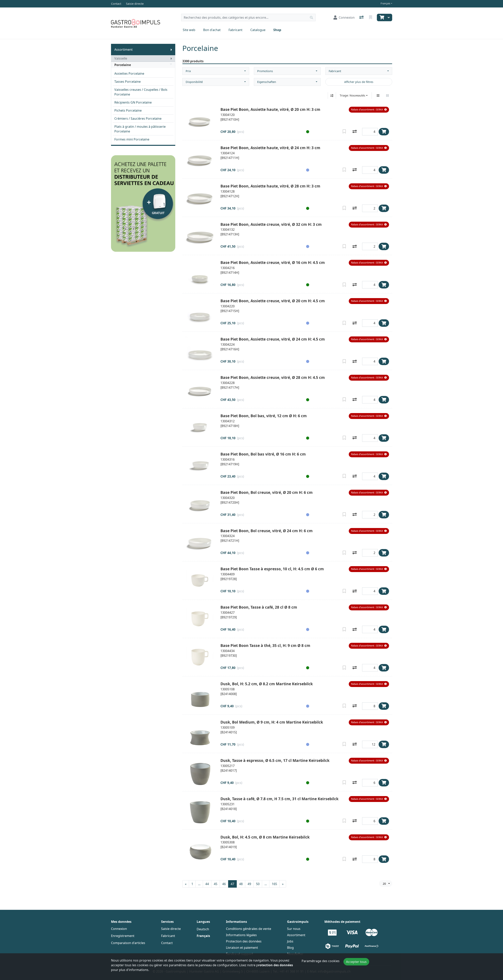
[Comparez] (354, 131)
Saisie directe (171, 929)
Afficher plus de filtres (358, 82)
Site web (189, 30)
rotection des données (275, 965)
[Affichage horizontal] (387, 95)
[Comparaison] (362, 17)
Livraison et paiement (242, 947)
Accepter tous (356, 962)
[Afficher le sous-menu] (171, 49)
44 (207, 884)
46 (224, 884)
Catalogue (257, 30)
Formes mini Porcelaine (131, 139)
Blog (290, 947)
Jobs (290, 941)
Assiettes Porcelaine (129, 73)
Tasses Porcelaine (127, 81)
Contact (167, 943)
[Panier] (381, 17)
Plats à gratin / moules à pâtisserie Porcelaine (140, 128)
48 (241, 884)
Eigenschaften (266, 82)
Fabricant (235, 30)
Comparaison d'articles (128, 943)
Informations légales (241, 935)
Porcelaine (122, 65)
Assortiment (123, 49)
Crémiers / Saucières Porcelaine (138, 118)
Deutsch (203, 929)
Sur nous (293, 929)
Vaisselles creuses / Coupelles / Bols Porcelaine (140, 91)
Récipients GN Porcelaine (133, 102)
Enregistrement (122, 936)
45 (215, 884)
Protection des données (244, 941)
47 (232, 884)
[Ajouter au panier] (384, 131)
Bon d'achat (212, 30)
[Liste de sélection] (371, 17)
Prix (188, 71)
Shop (277, 30)
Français (385, 3)
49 (249, 884)
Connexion (119, 929)
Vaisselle (120, 58)
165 (274, 884)
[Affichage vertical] (378, 95)
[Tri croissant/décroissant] (332, 95)
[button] (369, 110)
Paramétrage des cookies (321, 961)
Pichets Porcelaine (128, 110)
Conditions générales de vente (248, 929)
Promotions (265, 71)
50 (258, 884)
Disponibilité (194, 82)
